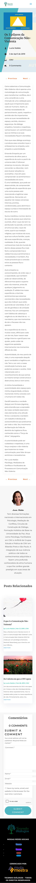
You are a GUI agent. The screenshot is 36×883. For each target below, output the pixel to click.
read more (7, 647)
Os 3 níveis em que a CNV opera (17, 679)
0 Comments (15, 66)
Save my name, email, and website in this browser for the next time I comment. (17, 791)
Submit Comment (18, 810)
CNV (11, 60)
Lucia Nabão (15, 48)
